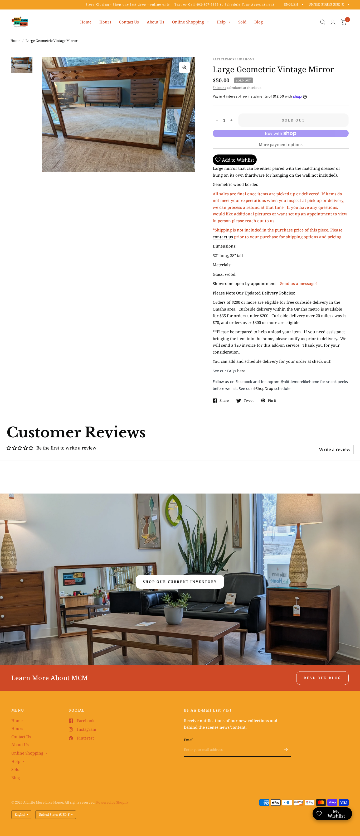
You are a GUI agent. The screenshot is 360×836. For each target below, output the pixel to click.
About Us (155, 22)
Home (85, 22)
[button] (180, 582)
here (241, 370)
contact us (223, 236)
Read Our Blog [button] (322, 677)
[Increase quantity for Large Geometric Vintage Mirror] (231, 120)
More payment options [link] (281, 144)
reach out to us (259, 220)
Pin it (272, 400)
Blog (258, 22)
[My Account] (333, 22)
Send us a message (297, 283)
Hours (105, 22)
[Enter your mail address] (286, 750)
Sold (242, 22)
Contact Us (129, 22)
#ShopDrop (263, 388)
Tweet (249, 400)
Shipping (219, 87)
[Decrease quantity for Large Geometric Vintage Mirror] (217, 120)
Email (188, 739)
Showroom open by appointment (244, 283)
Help (221, 22)
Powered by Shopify (112, 802)
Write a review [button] (335, 449)
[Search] (323, 22)
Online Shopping (188, 22)
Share (224, 400)
